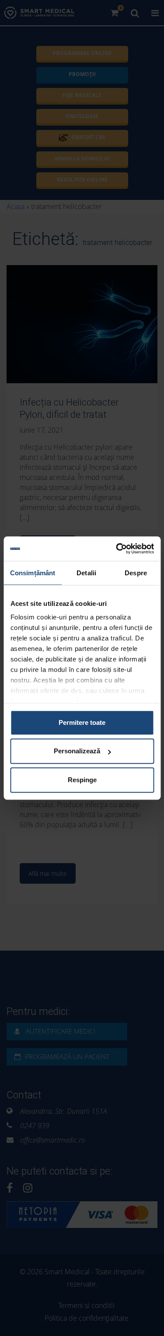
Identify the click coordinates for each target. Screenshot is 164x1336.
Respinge (82, 779)
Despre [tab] (136, 573)
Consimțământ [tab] (32, 573)
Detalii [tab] (86, 573)
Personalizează (77, 751)
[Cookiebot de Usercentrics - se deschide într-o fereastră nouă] (117, 548)
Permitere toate (82, 722)
